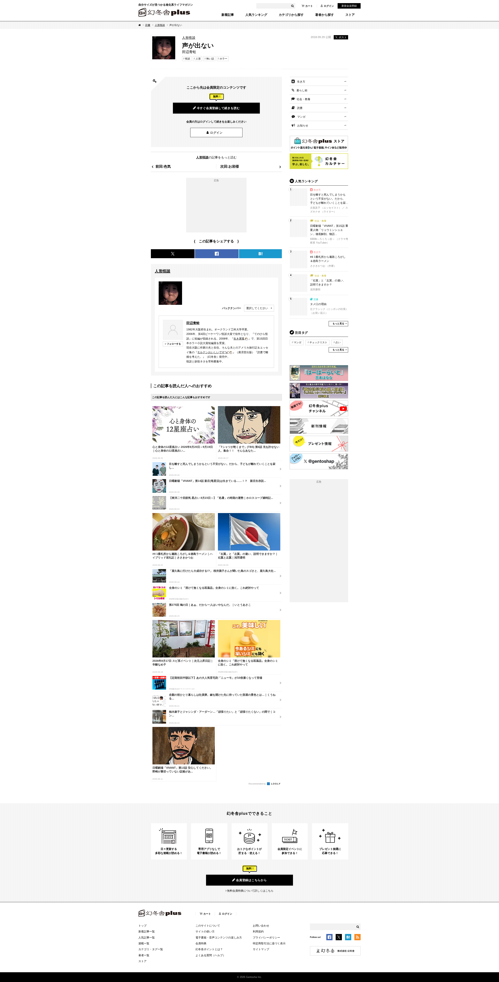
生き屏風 (239, 338)
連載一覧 (143, 943)
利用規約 (258, 931)
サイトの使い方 (205, 931)
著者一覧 (143, 955)
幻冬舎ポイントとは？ (209, 949)
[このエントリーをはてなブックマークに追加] (348, 937)
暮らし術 (301, 90)
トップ (142, 925)
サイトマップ (261, 949)
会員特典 (201, 943)
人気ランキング (256, 14)
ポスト (343, 37)
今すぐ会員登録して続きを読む (218, 108)
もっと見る (338, 323)
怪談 (187, 58)
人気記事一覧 (146, 937)
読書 (147, 25)
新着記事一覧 (146, 931)
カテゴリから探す (291, 14)
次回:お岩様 (229, 166)
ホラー (223, 58)
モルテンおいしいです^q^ (213, 352)
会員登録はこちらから (251, 880)
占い (338, 342)
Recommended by (257, 784)
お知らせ (302, 125)
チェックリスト (318, 342)
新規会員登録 (349, 5)
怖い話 (210, 58)
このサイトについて (208, 925)
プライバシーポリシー (266, 937)
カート (309, 5)
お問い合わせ (261, 925)
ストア (350, 14)
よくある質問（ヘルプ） (211, 955)
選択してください (257, 308)
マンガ (301, 116)
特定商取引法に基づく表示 (269, 943)
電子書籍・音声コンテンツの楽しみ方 (219, 937)
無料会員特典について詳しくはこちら (250, 890)
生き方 (301, 81)
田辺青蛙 (193, 323)
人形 (198, 58)
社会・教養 (303, 99)
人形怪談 (160, 25)
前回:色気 (163, 166)
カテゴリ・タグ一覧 (150, 949)
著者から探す (324, 14)
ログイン (329, 5)
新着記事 (227, 14)
